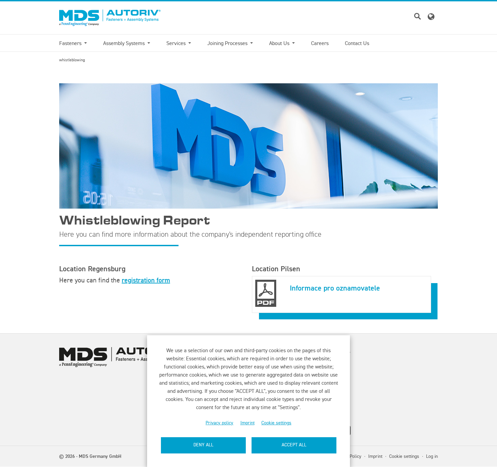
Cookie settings (276, 423)
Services (176, 43)
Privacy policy (219, 423)
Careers (320, 43)
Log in (432, 456)
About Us (280, 43)
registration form (146, 280)
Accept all (294, 445)
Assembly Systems (124, 43)
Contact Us (357, 43)
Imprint (247, 423)
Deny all (203, 445)
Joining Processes (228, 43)
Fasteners (71, 43)
